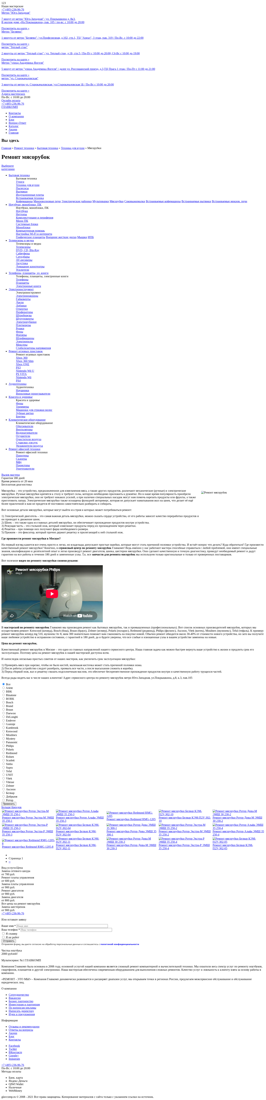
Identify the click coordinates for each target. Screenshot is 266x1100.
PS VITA (21, 374)
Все (8, 684)
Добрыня (11, 796)
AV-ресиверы (24, 260)
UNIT (9, 774)
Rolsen (10, 756)
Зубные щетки (25, 413)
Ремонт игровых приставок (26, 351)
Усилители (22, 269)
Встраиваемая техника (30, 198)
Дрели (20, 302)
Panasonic (12, 742)
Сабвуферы (23, 253)
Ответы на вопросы (21, 1029)
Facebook (14, 1045)
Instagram (14, 1058)
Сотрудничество (19, 994)
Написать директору (21, 1011)
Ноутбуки (22, 211)
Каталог (14, 126)
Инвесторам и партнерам (24, 1004)
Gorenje (10, 724)
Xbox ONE (22, 364)
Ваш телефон (10, 929)
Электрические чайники (77, 201)
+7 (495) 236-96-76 (12, 103)
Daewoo (11, 713)
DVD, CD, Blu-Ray (27, 250)
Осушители (23, 436)
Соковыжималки (134, 201)
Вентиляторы (24, 429)
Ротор (9, 800)
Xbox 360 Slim (24, 361)
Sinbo (9, 764)
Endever (11, 720)
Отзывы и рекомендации (24, 1026)
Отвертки (22, 308)
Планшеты (22, 282)
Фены (19, 331)
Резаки (20, 328)
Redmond (11, 753)
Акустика (22, 263)
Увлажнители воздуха (29, 445)
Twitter (13, 1049)
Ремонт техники (24, 148)
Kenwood (11, 731)
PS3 (18, 367)
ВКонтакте (15, 1052)
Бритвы (20, 416)
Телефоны (22, 279)
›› (9, 861)
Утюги (20, 181)
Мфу (19, 462)
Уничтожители (25, 468)
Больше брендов (11, 807)
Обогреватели (24, 426)
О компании (16, 116)
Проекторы (23, 465)
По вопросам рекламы (22, 1007)
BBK (9, 691)
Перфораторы (24, 312)
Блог (11, 119)
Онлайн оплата (10, 100)
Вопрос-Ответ (17, 122)
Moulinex (11, 735)
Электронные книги (28, 286)
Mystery (10, 738)
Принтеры (22, 455)
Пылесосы (22, 188)
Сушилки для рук (27, 442)
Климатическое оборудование (27, 419)
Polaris (10, 749)
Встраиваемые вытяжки (196, 201)
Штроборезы (24, 315)
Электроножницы (27, 295)
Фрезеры (21, 334)
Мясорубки (117, 201)
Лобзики (21, 305)
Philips (10, 745)
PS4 (18, 380)
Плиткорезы (23, 325)
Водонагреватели (26, 432)
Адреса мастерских (13, 93)
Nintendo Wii (23, 377)
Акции (13, 129)
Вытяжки (22, 191)
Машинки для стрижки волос (34, 409)
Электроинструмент (21, 289)
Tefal (9, 771)
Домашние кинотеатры (30, 266)
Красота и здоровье (21, 396)
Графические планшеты (30, 237)
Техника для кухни (73, 148)
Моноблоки (23, 227)
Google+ (14, 1055)
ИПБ (91, 237)
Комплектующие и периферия (34, 217)
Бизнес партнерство (21, 1001)
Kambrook (12, 727)
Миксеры (22, 344)
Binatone (11, 695)
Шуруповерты (25, 318)
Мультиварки (100, 201)
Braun (9, 709)
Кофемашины (24, 201)
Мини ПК (22, 220)
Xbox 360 (22, 357)
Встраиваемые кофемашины (163, 201)
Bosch (9, 702)
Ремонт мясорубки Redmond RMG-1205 (131, 819)
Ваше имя (8, 925)
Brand (9, 706)
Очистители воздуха (28, 439)
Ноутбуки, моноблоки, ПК (25, 204)
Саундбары (23, 256)
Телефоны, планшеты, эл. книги (28, 273)
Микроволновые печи (47, 201)
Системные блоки (27, 224)
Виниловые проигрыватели (33, 393)
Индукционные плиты (30, 194)
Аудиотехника (17, 383)
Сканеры (21, 458)
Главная (13, 132)
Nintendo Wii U (25, 370)
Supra (9, 767)
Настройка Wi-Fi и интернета (34, 233)
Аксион (11, 789)
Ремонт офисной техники (24, 449)
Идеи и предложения (22, 1014)
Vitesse (10, 782)
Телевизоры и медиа (21, 240)
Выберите (8, 167)
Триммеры (22, 406)
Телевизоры (23, 246)
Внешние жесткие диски (61, 237)
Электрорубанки (26, 321)
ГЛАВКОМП (9, 106)
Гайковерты (23, 299)
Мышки (82, 237)
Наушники (22, 390)
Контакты (15, 113)
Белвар (10, 792)
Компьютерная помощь (30, 230)
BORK (10, 698)
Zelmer (10, 785)
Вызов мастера (10, 474)
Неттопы (21, 214)
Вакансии (15, 997)
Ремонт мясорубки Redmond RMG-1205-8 (27, 846)
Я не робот (12, 937)
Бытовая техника (47, 148)
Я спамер (11, 933)
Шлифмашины (25, 338)
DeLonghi (12, 716)
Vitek (9, 778)
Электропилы (24, 341)
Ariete (9, 687)
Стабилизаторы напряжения (33, 348)
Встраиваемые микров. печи (229, 201)
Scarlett (10, 760)
